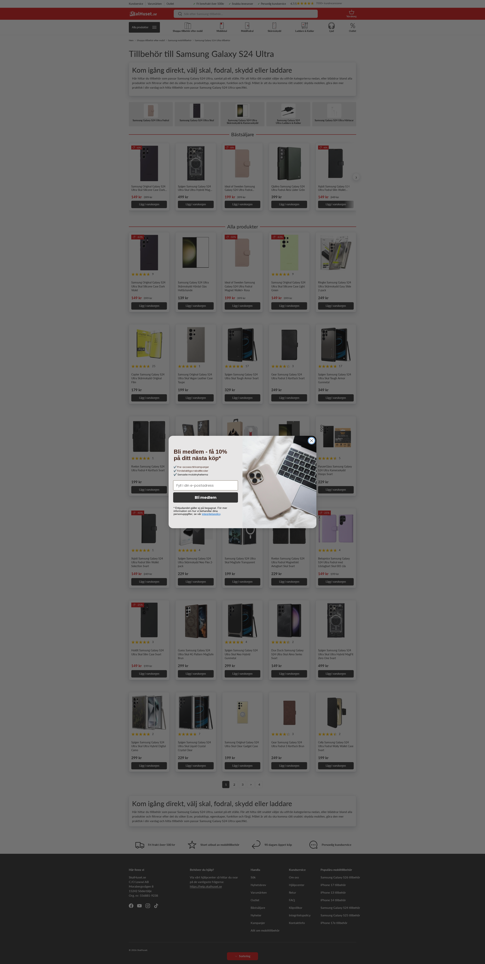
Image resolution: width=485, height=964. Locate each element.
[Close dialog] (311, 440)
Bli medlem (206, 497)
